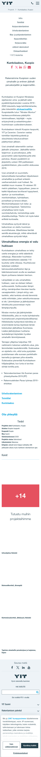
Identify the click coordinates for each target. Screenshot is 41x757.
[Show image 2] (20, 495)
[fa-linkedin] (20, 67)
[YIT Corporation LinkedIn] (23, 667)
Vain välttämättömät (11, 745)
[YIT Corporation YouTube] (29, 667)
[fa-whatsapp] (24, 67)
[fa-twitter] (16, 67)
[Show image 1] (20, 473)
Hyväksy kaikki (29, 745)
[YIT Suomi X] (18, 667)
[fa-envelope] (29, 67)
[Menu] (37, 3)
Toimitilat (6, 398)
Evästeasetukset (20, 753)
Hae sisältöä (20, 687)
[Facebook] (11, 67)
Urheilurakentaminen (12, 393)
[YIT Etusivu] (7, 3)
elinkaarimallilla (24, 109)
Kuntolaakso (8, 403)
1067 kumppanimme (17, 719)
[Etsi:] (37, 692)
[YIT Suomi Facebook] (12, 667)
